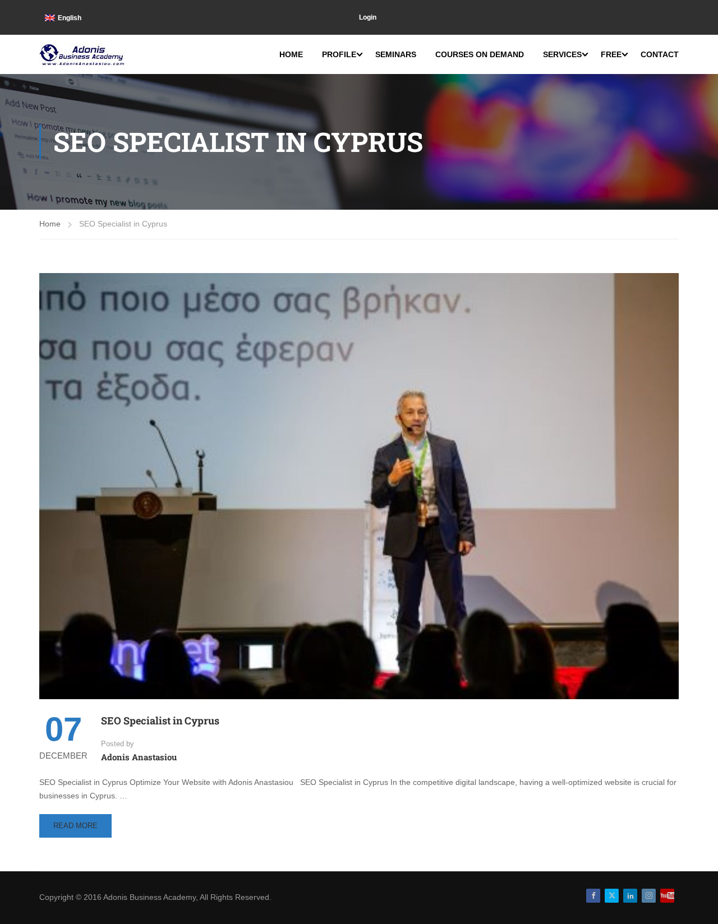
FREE (611, 54)
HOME (291, 54)
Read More (75, 829)
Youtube (667, 896)
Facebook (593, 896)
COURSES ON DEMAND (479, 54)
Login (367, 17)
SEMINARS (395, 54)
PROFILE (339, 54)
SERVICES (562, 54)
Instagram (649, 896)
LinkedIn (630, 896)
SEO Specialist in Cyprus (160, 720)
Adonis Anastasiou (139, 757)
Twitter (612, 896)
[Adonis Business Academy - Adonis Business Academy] (82, 54)
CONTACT (660, 54)
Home (50, 223)
